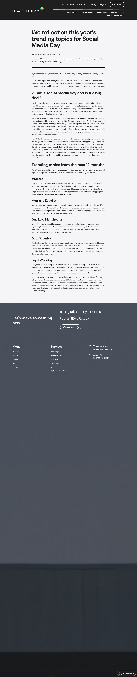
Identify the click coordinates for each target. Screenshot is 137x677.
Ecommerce (115, 13)
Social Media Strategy (53, 61)
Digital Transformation (115, 15)
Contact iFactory (80, 285)
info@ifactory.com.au (81, 311)
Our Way (92, 5)
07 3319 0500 (68, 5)
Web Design (72, 13)
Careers (15, 359)
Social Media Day (72, 59)
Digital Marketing (86, 13)
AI (123, 13)
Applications (102, 13)
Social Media (41, 59)
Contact (117, 4)
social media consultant (56, 59)
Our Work (81, 5)
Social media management (89, 59)
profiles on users (49, 251)
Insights (102, 5)
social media (71, 106)
